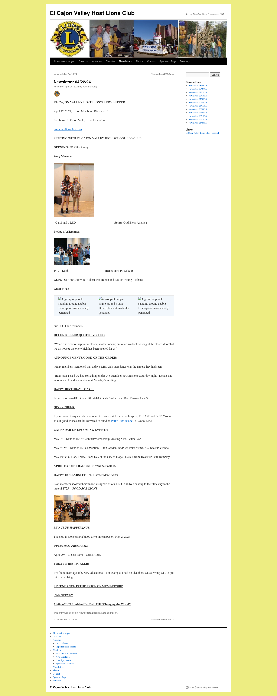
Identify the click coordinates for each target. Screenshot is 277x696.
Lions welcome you (64, 61)
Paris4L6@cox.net (122, 421)
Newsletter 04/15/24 (65, 74)
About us (97, 61)
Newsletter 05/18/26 (198, 115)
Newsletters (125, 61)
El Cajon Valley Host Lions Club (92, 13)
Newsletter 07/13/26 (198, 95)
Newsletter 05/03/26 (198, 122)
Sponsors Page (167, 61)
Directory (185, 61)
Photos (139, 61)
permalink (112, 612)
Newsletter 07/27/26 (198, 88)
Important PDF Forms (66, 646)
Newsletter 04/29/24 (162, 74)
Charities (110, 61)
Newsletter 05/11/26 (198, 119)
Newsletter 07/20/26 (198, 92)
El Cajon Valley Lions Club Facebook (202, 132)
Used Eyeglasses (63, 660)
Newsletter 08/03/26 (198, 85)
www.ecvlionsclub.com (68, 129)
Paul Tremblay (90, 86)
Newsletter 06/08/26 (198, 109)
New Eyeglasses (63, 656)
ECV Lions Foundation (66, 653)
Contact (151, 61)
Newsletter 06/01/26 (198, 112)
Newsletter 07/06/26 (198, 98)
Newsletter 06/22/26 (198, 102)
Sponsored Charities (65, 663)
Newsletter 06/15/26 (198, 105)
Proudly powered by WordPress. (204, 687)
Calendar (83, 61)
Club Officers (62, 643)
